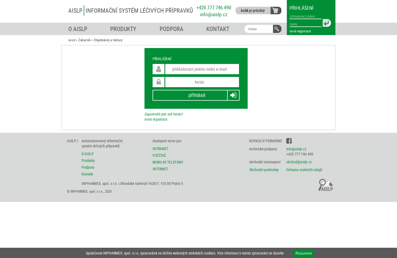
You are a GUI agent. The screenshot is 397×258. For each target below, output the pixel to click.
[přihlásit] (328, 23)
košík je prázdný (253, 10)
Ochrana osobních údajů (304, 169)
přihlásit (197, 95)
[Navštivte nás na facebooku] (289, 141)
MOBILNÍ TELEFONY (168, 162)
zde (287, 253)
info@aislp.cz (213, 14)
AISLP (130, 10)
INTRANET (160, 148)
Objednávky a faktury (108, 40)
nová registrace (300, 31)
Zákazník (84, 40)
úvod (71, 40)
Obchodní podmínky (264, 169)
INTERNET (160, 168)
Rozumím (303, 253)
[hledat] (277, 29)
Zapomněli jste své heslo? (163, 114)
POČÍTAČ (159, 155)
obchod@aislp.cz (299, 161)
